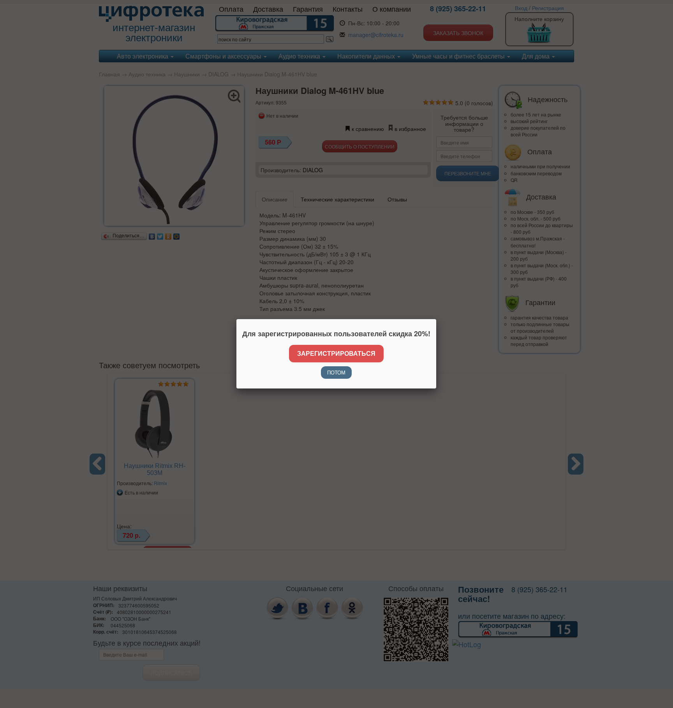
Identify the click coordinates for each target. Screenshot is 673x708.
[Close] (436, 319)
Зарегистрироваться (336, 353)
